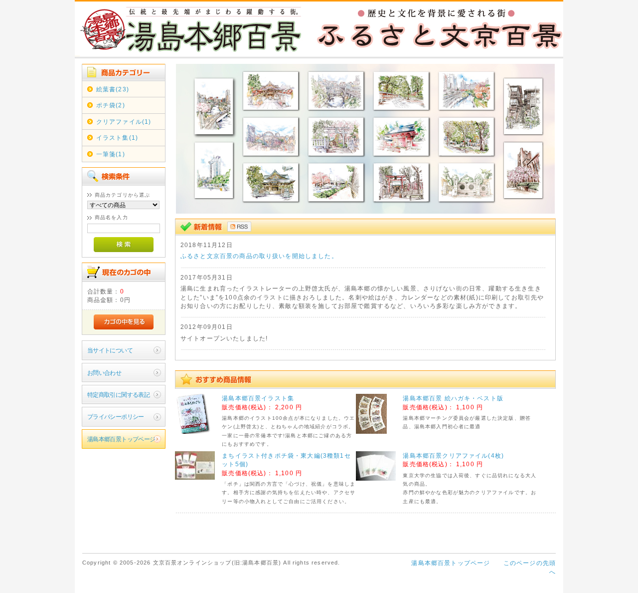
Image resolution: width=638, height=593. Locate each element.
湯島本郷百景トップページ (121, 439)
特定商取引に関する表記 (118, 394)
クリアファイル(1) (124, 121)
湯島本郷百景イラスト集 (258, 398)
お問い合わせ (104, 372)
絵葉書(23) (112, 89)
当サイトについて (110, 350)
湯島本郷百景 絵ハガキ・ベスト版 (453, 398)
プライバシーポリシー (115, 416)
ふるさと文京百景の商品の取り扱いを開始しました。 (259, 256)
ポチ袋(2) (110, 105)
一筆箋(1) (110, 154)
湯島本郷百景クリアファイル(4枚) (453, 455)
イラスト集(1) (117, 137)
